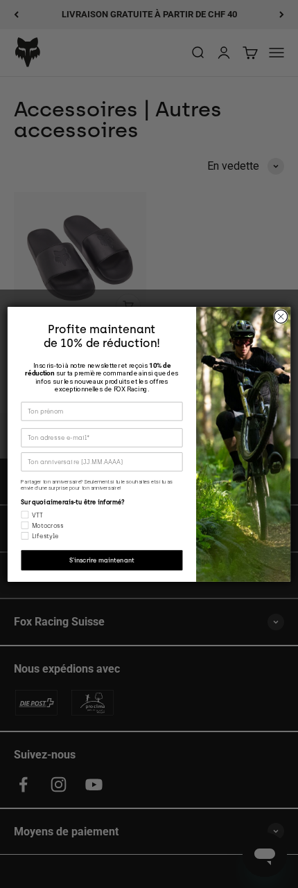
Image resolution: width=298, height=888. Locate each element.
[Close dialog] (281, 316)
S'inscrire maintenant (101, 559)
